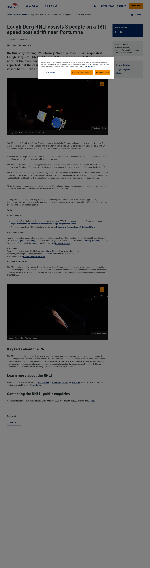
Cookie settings (50, 72)
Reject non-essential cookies (82, 73)
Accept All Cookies (102, 73)
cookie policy (90, 66)
